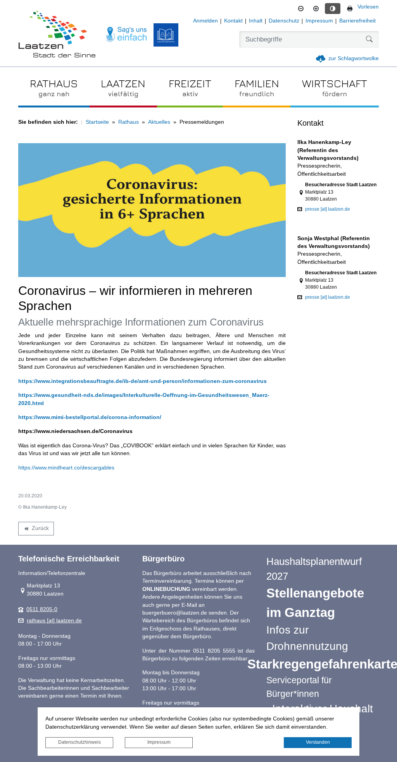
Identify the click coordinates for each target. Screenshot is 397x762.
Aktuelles (159, 122)
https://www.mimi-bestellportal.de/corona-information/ (89, 417)
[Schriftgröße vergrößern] (316, 8)
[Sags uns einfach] (126, 34)
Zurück (36, 529)
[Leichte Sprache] (166, 35)
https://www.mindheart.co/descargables (66, 468)
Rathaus (128, 122)
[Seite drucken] (349, 8)
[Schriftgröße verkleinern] (301, 8)
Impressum (159, 742)
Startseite (97, 122)
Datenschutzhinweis (79, 742)
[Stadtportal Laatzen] (57, 34)
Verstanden (318, 742)
